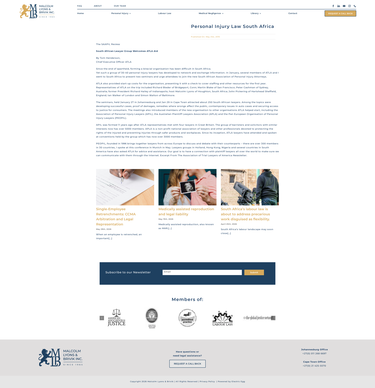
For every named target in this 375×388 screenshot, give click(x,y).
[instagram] (349, 6)
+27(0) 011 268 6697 (314, 353)
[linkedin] (339, 6)
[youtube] (344, 6)
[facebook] (333, 6)
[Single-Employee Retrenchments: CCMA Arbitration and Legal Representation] (125, 187)
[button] (102, 318)
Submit (254, 272)
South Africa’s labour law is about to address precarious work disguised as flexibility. (245, 214)
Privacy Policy (207, 381)
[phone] (355, 6)
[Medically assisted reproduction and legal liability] (187, 187)
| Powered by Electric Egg (230, 381)
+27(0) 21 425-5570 (314, 365)
